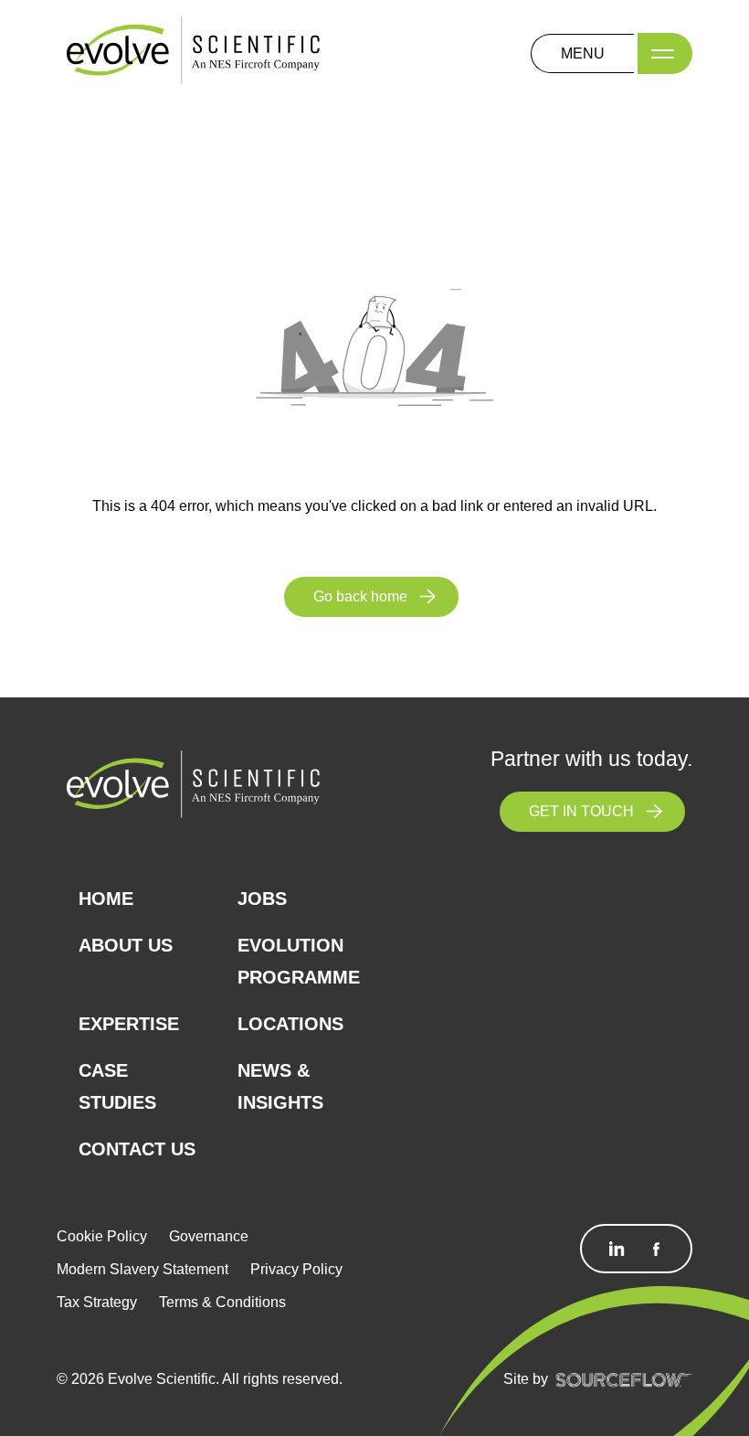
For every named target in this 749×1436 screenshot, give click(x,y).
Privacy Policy (296, 1269)
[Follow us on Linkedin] (616, 1249)
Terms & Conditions (222, 1302)
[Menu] (665, 53)
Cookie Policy (102, 1236)
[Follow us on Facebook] (656, 1249)
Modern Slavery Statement (142, 1269)
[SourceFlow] (623, 1379)
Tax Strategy (97, 1302)
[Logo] (194, 52)
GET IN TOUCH (581, 811)
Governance (208, 1236)
